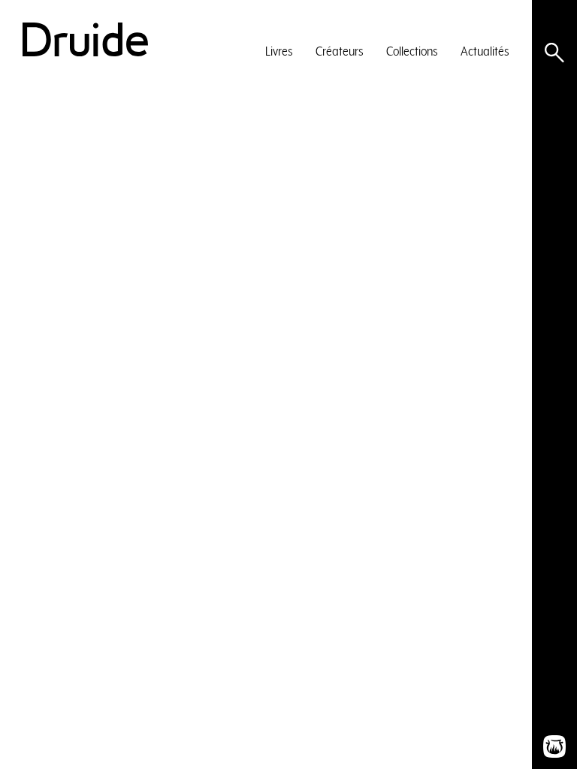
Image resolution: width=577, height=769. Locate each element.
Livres (279, 51)
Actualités (485, 51)
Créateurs (340, 51)
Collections (412, 51)
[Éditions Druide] (85, 39)
